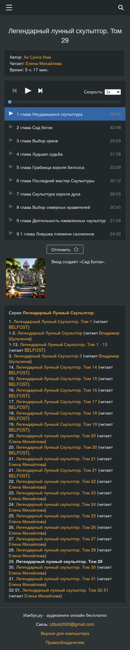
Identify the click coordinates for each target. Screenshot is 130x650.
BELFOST (18, 327)
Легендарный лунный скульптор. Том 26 (56, 527)
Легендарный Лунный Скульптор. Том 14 (56, 367)
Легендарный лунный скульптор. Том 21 (56, 458)
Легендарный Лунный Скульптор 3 (48, 356)
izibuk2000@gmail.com (72, 624)
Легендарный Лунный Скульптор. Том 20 (56, 447)
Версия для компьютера (65, 633)
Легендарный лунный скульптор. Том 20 (56, 435)
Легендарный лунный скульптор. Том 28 (56, 550)
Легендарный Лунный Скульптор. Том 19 (56, 424)
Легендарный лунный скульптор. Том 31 (56, 578)
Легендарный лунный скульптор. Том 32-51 (65, 590)
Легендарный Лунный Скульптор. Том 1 (53, 321)
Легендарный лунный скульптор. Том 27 (56, 538)
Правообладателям (65, 642)
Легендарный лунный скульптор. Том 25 (56, 516)
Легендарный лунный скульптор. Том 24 (56, 504)
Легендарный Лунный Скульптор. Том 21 (56, 470)
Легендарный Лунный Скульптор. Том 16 (56, 390)
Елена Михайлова (44, 63)
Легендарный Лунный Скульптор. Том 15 (56, 378)
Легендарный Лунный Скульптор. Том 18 (56, 413)
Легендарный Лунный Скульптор (58, 312)
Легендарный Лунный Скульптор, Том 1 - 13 (63, 344)
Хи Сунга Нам (37, 57)
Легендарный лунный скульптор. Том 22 (56, 481)
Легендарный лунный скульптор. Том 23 (56, 493)
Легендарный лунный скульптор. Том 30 (56, 567)
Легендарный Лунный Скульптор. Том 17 (56, 401)
